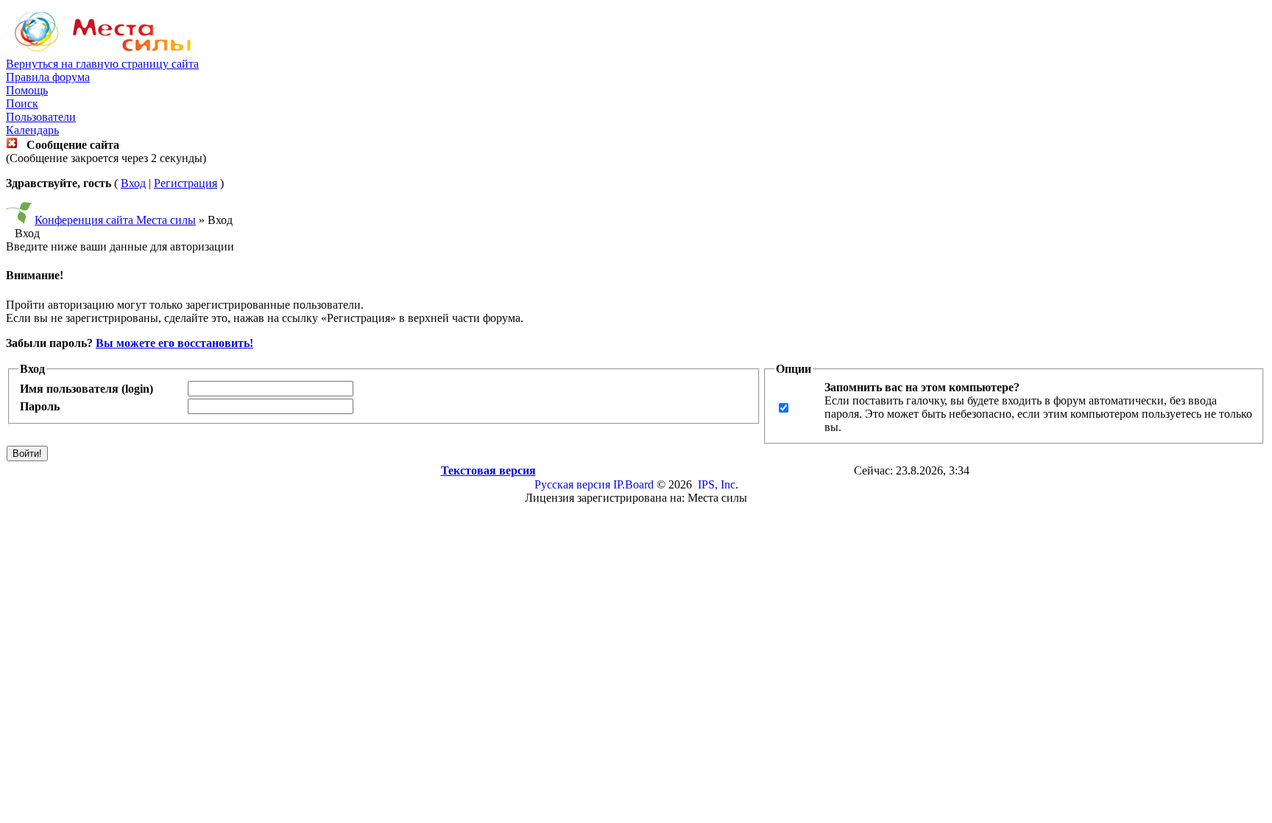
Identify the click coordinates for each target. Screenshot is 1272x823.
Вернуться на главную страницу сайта (102, 63)
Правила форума (48, 77)
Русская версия (572, 484)
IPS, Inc (716, 484)
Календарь (32, 130)
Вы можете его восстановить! (174, 343)
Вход (133, 183)
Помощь (27, 90)
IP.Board (633, 484)
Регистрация (185, 183)
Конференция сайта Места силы (115, 220)
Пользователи (41, 117)
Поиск (22, 103)
